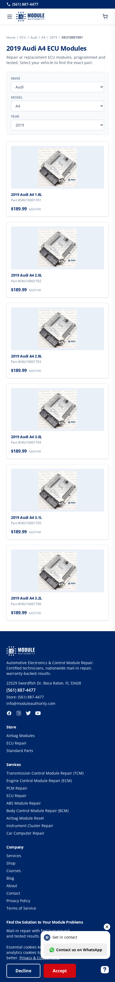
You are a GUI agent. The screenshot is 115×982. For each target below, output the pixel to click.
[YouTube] (38, 713)
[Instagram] (18, 713)
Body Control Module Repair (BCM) (37, 810)
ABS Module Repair (23, 803)
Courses (13, 870)
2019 (53, 37)
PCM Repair (16, 788)
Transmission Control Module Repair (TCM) (44, 773)
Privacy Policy (18, 900)
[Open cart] (105, 16)
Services (13, 855)
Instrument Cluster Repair (29, 825)
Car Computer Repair (25, 833)
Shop (11, 863)
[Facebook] (9, 713)
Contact (13, 893)
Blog (10, 878)
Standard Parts (19, 750)
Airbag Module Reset (25, 818)
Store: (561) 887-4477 (25, 697)
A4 (43, 37)
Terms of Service (21, 908)
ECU (23, 37)
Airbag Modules (20, 735)
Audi (33, 37)
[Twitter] (28, 713)
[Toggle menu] (9, 16)
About (11, 885)
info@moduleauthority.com (30, 703)
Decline (23, 971)
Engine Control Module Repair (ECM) (39, 780)
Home (11, 37)
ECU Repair (16, 743)
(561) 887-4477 (25, 4)
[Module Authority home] (30, 16)
